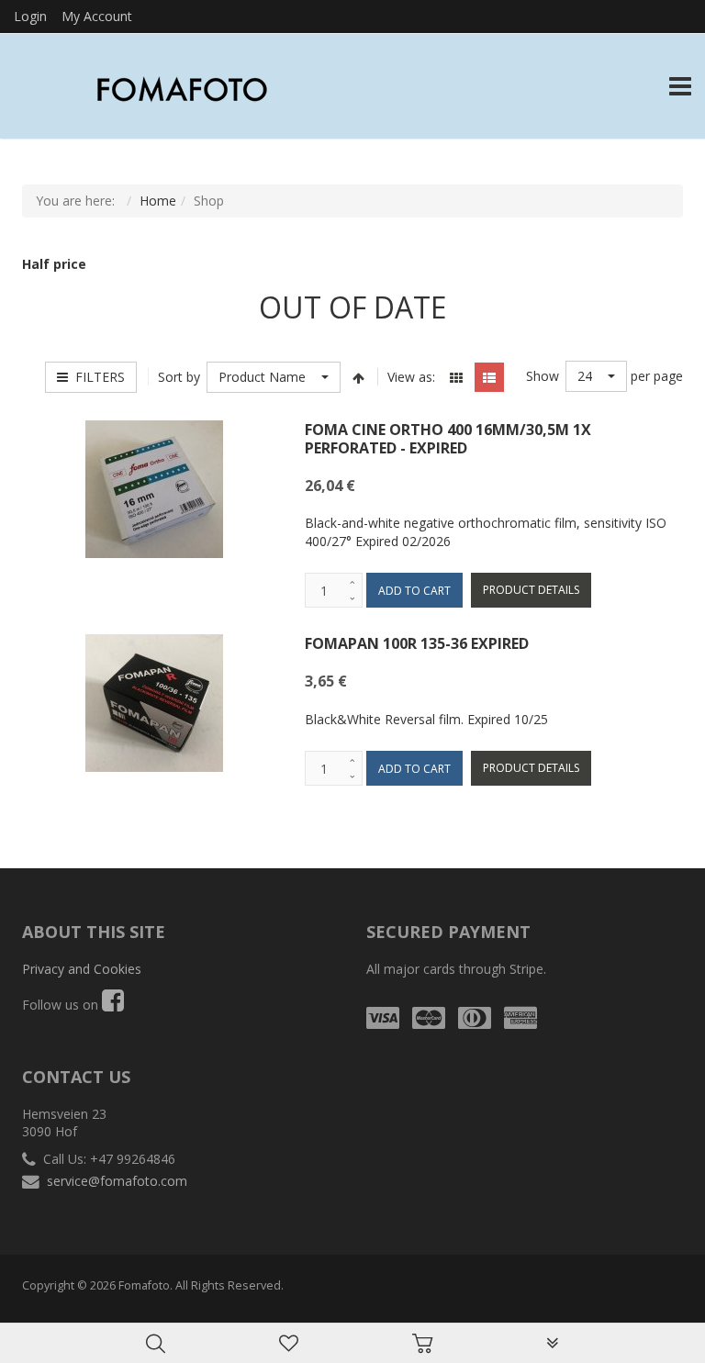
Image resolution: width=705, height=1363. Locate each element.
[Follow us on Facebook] (113, 1004)
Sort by (179, 376)
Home (158, 200)
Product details (531, 590)
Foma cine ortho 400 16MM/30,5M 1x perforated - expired (448, 438)
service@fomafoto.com (117, 1181)
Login (30, 16)
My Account (97, 16)
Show (542, 376)
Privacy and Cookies (81, 969)
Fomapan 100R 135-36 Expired (417, 643)
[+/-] (359, 377)
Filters (96, 376)
